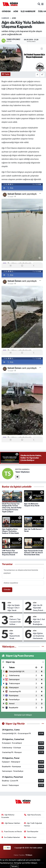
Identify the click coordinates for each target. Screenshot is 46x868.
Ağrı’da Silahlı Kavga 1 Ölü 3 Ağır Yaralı (14, 607)
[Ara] (39, 4)
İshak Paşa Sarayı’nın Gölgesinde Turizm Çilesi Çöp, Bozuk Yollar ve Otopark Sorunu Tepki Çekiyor (12, 508)
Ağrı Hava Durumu (34, 815)
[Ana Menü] (42, 4)
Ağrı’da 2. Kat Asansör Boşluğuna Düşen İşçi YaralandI (39, 622)
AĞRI (15, 11)
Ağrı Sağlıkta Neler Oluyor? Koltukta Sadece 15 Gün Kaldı (10, 531)
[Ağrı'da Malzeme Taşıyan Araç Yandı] (34, 496)
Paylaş (7, 74)
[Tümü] (43, 647)
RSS (8, 848)
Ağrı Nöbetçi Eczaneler (8, 816)
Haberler (5, 18)
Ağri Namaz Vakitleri (12, 823)
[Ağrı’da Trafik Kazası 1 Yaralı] (34, 522)
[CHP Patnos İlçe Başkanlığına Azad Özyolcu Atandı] (12, 543)
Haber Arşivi (31, 837)
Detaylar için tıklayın (23, 715)
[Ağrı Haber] (10, 4)
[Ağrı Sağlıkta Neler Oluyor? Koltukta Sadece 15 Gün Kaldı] (12, 522)
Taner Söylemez (22, 472)
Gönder (7, 590)
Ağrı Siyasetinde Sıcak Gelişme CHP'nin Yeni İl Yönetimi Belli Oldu (33, 553)
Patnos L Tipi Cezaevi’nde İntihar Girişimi (15, 622)
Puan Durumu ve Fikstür (13, 831)
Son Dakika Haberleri (12, 837)
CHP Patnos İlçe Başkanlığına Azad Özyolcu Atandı (10, 553)
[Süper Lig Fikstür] (43, 724)
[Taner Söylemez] (7, 474)
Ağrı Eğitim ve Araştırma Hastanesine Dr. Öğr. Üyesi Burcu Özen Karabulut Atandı (38, 636)
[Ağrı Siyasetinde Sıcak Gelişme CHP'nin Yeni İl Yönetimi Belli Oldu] (34, 543)
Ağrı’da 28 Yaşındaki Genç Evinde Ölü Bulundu (38, 608)
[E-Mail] (17, 477)
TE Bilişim (28, 855)
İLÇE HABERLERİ (28, 11)
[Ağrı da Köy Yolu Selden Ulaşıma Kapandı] (23, 57)
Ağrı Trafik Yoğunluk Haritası (33, 824)
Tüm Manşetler (32, 831)
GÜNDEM (6, 11)
